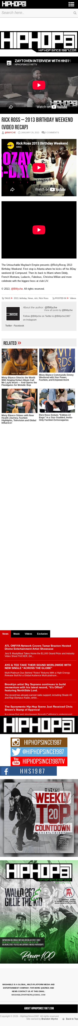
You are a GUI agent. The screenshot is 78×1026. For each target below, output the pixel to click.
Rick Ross (43, 298)
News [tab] (5, 634)
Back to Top (72, 1019)
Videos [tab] (28, 634)
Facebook (19, 325)
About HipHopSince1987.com (39, 1008)
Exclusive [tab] (42, 634)
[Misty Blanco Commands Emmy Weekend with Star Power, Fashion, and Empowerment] (57, 360)
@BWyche (10, 132)
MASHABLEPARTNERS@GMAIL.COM (28, 995)
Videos (73, 298)
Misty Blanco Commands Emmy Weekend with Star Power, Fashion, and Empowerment (56, 377)
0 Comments (52, 132)
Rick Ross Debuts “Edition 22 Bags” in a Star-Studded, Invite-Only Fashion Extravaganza (56, 417)
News (30, 298)
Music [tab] (16, 634)
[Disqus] (39, 481)
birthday (23, 298)
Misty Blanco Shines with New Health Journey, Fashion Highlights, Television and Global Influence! (19, 419)
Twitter (8, 325)
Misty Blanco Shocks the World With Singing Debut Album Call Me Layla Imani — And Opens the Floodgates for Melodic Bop (19, 381)
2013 (16, 298)
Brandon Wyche (49, 1019)
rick (36, 298)
